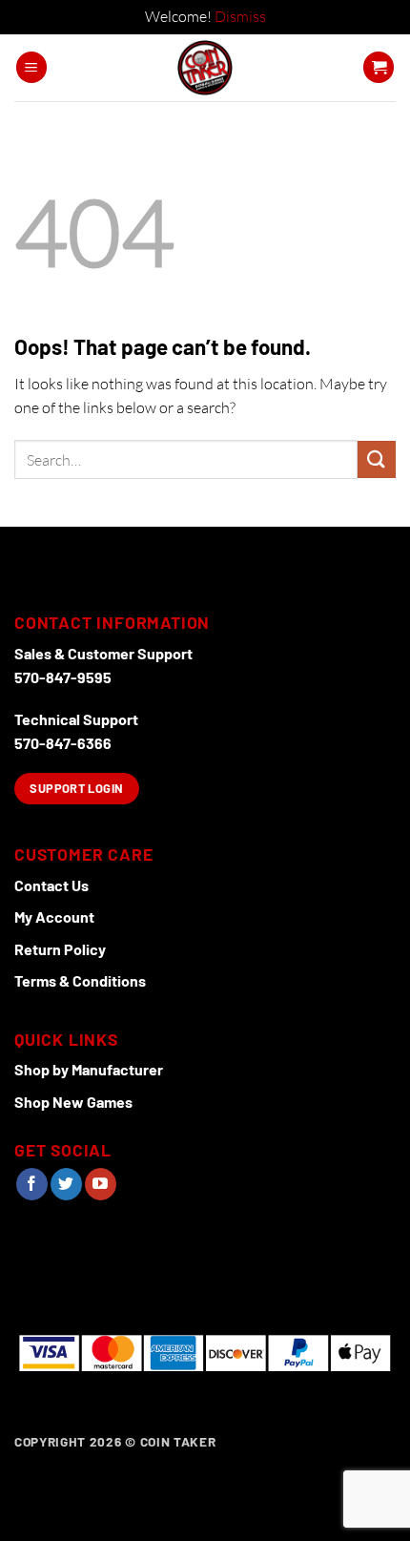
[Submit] (377, 459)
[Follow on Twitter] (66, 1184)
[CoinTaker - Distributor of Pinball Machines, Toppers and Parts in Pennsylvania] (205, 67)
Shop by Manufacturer (88, 1069)
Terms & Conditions (80, 980)
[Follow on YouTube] (100, 1184)
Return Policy (60, 949)
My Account (54, 916)
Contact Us (51, 885)
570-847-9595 (63, 677)
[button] (31, 67)
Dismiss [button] (240, 16)
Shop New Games (73, 1102)
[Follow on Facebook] (32, 1184)
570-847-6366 (63, 743)
